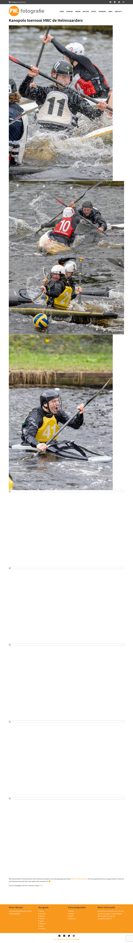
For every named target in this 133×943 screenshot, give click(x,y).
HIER (41, 885)
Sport (93, 11)
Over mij (69, 11)
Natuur (86, 11)
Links (110, 11)
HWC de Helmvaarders (79, 879)
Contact (118, 11)
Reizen (77, 11)
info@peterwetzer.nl (18, 2)
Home (62, 11)
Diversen (102, 11)
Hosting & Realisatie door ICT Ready (66, 939)
